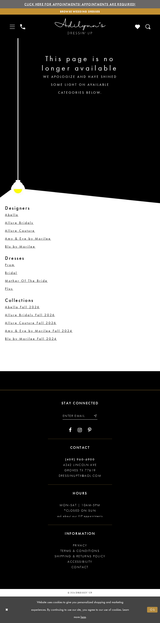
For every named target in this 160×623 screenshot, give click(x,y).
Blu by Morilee (20, 246)
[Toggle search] (148, 26)
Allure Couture (20, 230)
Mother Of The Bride (26, 281)
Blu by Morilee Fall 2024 (31, 339)
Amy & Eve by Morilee (28, 238)
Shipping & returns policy (80, 556)
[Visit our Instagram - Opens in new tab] (80, 430)
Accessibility (80, 562)
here (83, 617)
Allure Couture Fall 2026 (30, 323)
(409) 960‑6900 (80, 459)
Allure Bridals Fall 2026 (30, 315)
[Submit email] (95, 416)
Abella (11, 215)
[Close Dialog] (6, 609)
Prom (10, 265)
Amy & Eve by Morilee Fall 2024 (38, 331)
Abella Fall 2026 (22, 307)
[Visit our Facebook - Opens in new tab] (70, 430)
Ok (152, 610)
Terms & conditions (80, 551)
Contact (80, 567)
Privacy (80, 545)
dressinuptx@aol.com (80, 476)
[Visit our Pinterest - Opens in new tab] (89, 430)
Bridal (11, 273)
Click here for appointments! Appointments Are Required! (79, 4)
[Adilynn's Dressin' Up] (80, 26)
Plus (9, 288)
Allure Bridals (19, 223)
